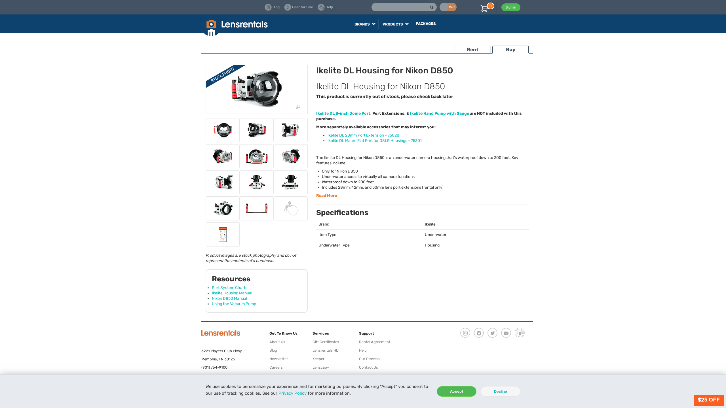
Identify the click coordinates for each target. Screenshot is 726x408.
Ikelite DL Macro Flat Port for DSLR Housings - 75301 (375, 140)
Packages (426, 24)
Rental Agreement (374, 342)
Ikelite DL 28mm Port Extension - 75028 (363, 135)
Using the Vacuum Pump (234, 303)
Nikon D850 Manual (229, 298)
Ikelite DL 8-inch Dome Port (343, 113)
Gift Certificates (326, 342)
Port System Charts (229, 287)
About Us (277, 342)
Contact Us (368, 367)
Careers (276, 367)
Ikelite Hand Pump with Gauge (439, 113)
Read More (326, 195)
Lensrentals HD (326, 350)
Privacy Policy (292, 393)
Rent (472, 49)
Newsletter (278, 359)
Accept (456, 391)
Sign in (511, 7)
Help (363, 350)
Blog (273, 350)
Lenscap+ (321, 367)
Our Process (369, 359)
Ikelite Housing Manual (232, 293)
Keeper (318, 359)
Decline (500, 391)
